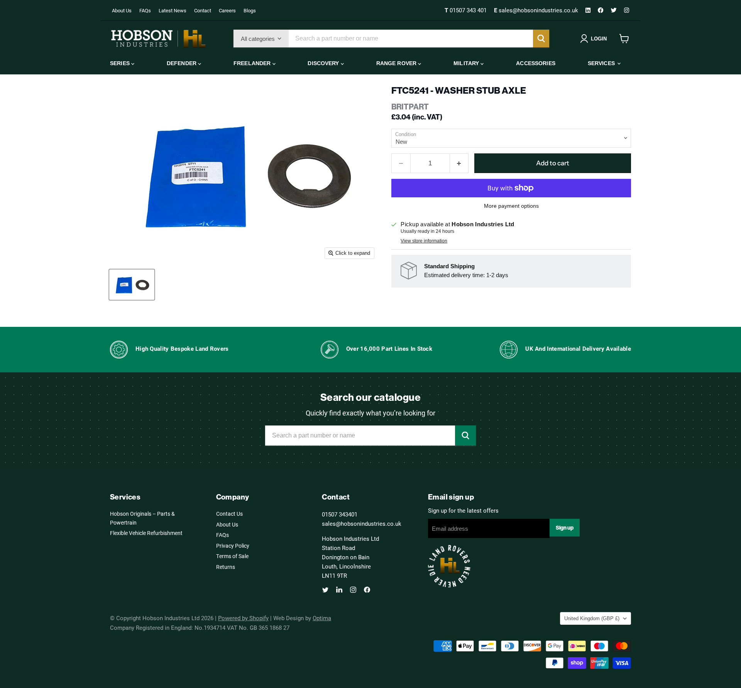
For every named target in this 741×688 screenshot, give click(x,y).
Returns (225, 566)
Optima (322, 618)
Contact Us (229, 513)
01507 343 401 (466, 10)
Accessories (535, 63)
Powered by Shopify (243, 618)
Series (120, 63)
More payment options (511, 206)
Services (602, 63)
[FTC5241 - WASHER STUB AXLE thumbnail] (131, 284)
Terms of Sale (232, 556)
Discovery (324, 63)
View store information (424, 241)
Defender (182, 63)
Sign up (565, 527)
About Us (122, 10)
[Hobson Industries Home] (158, 39)
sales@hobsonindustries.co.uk (537, 10)
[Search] (541, 38)
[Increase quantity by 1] (459, 163)
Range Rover (397, 63)
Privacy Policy (232, 545)
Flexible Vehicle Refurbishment (146, 533)
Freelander (252, 63)
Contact (202, 10)
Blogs (250, 10)
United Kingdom (591, 618)
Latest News (172, 10)
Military (466, 63)
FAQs (145, 10)
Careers (227, 10)
